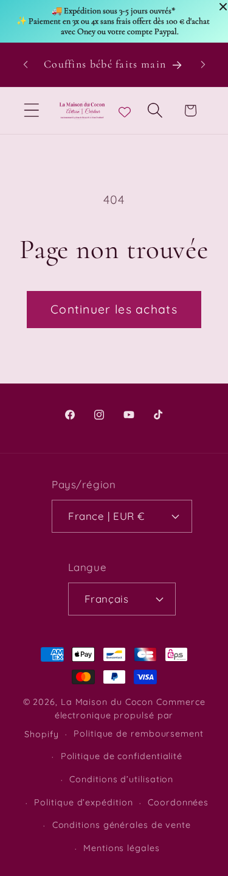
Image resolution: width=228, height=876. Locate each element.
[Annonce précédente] (25, 64)
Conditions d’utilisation (121, 779)
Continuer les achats (114, 309)
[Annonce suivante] (203, 64)
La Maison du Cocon (108, 701)
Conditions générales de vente (121, 824)
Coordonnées (178, 802)
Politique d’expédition (83, 802)
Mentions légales (121, 848)
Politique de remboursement (139, 733)
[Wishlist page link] (125, 110)
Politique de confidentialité (121, 756)
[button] (31, 110)
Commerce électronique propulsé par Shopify (114, 718)
